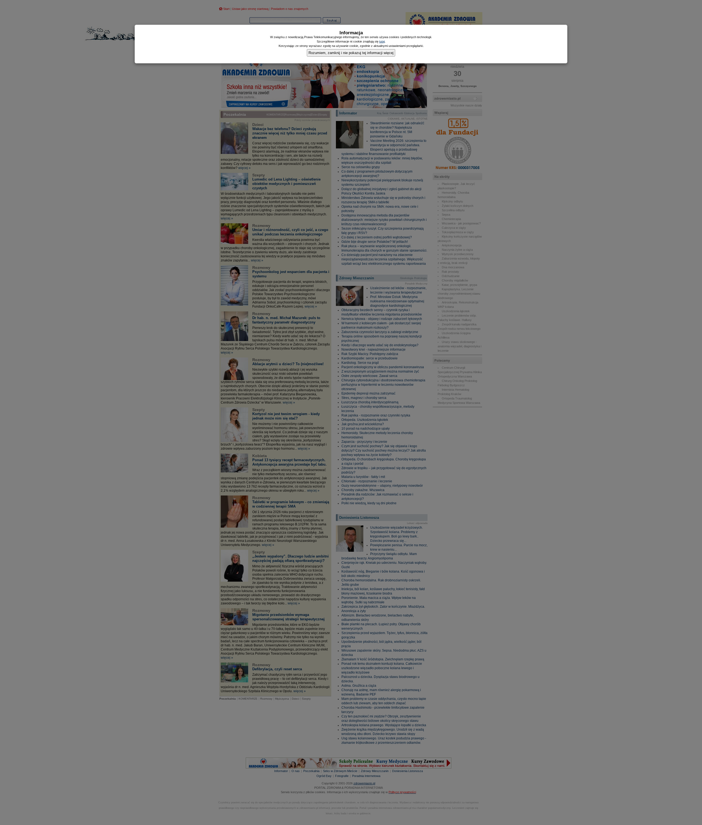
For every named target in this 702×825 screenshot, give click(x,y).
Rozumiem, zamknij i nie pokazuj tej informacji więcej (351, 53)
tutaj (382, 41)
